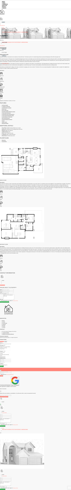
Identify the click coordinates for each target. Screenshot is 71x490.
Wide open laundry (5, 123)
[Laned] (4, 353)
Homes (3, 2)
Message (1, 299)
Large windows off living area (7, 116)
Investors (4, 5)
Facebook (9, 32)
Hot (4, 25)
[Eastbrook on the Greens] (5, 346)
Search (1, 366)
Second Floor (4, 141)
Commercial (5, 4)
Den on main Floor (5, 110)
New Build (2, 25)
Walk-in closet (4, 122)
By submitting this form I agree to (9, 300)
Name (1, 289)
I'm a (1, 293)
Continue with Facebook (5, 385)
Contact (4, 8)
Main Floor (4, 140)
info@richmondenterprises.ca (8, 334)
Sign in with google (15, 385)
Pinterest (18, 32)
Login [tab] (3, 368)
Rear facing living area (6, 118)
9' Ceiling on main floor (6, 106)
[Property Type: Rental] (4, 354)
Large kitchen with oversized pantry (8, 114)
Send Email (2, 426)
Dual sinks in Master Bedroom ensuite (8, 111)
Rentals (4, 6)
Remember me (3, 374)
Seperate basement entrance (7, 119)
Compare (2, 341)
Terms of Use (15, 300)
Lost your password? (10, 374)
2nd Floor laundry (5, 105)
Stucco (3, 120)
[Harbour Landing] (5, 347)
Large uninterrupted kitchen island (8, 115)
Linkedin (23, 32)
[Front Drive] (4, 352)
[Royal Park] (5, 348)
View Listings (2, 285)
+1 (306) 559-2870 (5, 332)
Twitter (14, 32)
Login (1, 375)
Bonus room (4, 109)
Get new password (4, 396)
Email (26, 32)
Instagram (6, 336)
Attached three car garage (6, 107)
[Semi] (4, 355)
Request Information (4, 301)
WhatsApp (4, 32)
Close (5, 341)
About (3, 1)
